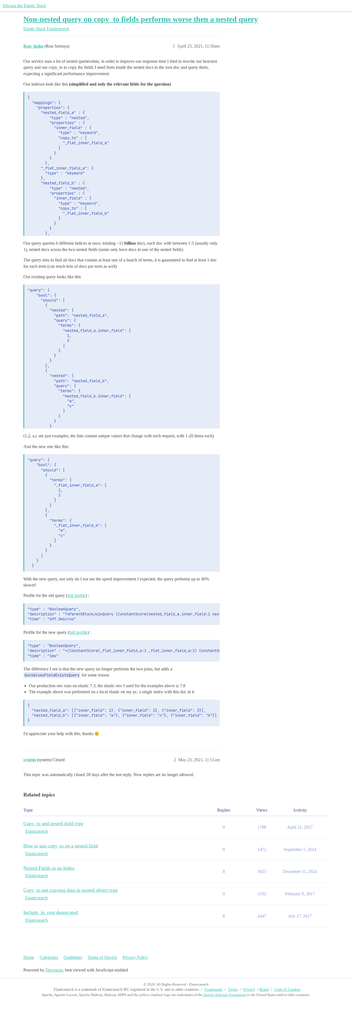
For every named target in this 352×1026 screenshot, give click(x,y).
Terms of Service (102, 957)
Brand (264, 989)
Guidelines (73, 957)
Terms (233, 989)
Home (28, 957)
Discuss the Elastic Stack (24, 5)
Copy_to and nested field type (53, 823)
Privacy (249, 989)
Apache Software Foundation (224, 995)
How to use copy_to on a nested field (60, 845)
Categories (49, 957)
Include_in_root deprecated (50, 912)
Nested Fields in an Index (49, 868)
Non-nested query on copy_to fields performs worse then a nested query (140, 19)
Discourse (54, 970)
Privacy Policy (135, 957)
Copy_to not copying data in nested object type (70, 890)
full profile (76, 595)
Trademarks (213, 989)
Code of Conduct (287, 989)
